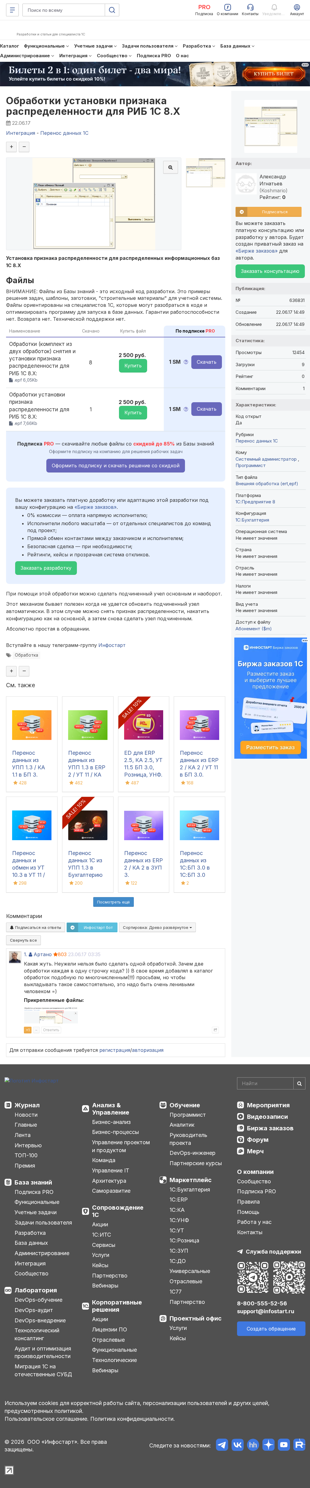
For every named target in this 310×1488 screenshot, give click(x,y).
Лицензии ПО (109, 1329)
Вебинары (105, 1285)
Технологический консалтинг (37, 1334)
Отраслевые (108, 1340)
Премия (25, 1165)
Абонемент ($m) (254, 628)
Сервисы (103, 1245)
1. (25, 954)
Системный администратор (267, 459)
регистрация (114, 1050)
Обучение (185, 1105)
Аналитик (182, 1125)
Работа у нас (254, 1222)
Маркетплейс (191, 1180)
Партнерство (109, 1275)
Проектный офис (196, 1318)
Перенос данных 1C (257, 441)
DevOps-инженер (193, 1153)
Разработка (30, 1233)
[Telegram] (222, 1446)
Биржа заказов (270, 1128)
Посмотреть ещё (113, 902)
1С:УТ (177, 1230)
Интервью (28, 1145)
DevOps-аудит (34, 1310)
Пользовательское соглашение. (47, 1419)
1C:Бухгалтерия (252, 520)
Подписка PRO (34, 1192)
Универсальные (190, 1271)
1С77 (176, 1291)
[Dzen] (268, 1446)
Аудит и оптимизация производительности (43, 1352)
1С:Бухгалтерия (190, 1189)
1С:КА (177, 1210)
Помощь (248, 1212)
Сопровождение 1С (117, 1211)
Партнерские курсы (196, 1163)
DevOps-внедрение (40, 1320)
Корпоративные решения (117, 1306)
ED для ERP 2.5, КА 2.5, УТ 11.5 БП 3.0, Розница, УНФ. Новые (143, 767)
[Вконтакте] (237, 1446)
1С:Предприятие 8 (255, 502)
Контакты (249, 1232)
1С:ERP (179, 1199)
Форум (258, 1139)
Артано (43, 954)
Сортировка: (156, 927)
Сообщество (31, 1273)
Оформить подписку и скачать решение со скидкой (116, 465)
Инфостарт (112, 645)
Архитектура (109, 1181)
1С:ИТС (101, 1234)
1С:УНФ (179, 1220)
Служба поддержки (273, 1251)
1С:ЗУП (179, 1251)
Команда (103, 1160)
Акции (100, 1224)
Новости (26, 1115)
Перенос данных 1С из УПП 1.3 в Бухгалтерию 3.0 (85, 867)
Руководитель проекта (188, 1139)
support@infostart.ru (265, 1311)
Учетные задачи (36, 1212)
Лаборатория (36, 1290)
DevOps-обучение (38, 1300)
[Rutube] (299, 1446)
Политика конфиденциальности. (132, 1419)
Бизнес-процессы (115, 1132)
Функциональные (37, 1202)
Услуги (100, 1255)
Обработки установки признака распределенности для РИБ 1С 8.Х (93, 106)
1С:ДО (178, 1261)
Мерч (255, 1151)
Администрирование (42, 1253)
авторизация (147, 1050)
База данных (31, 1243)
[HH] (253, 1446)
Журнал (27, 1105)
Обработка (26, 655)
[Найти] (299, 1083)
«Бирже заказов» (95, 507)
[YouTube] (284, 1446)
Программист (251, 465)
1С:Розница (184, 1240)
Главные (26, 1125)
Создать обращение (271, 1329)
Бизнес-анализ (111, 1122)
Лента (23, 1135)
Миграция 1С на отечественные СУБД (43, 1370)
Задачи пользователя (43, 1222)
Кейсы (100, 1265)
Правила (248, 1201)
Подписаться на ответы (37, 927)
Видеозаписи (267, 1116)
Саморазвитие (111, 1191)
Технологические (114, 1360)
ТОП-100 (26, 1155)
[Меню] (12, 10)
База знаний (33, 1182)
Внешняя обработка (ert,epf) (267, 483)
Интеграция (30, 1263)
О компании (255, 1171)
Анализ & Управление (110, 1109)
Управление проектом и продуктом (121, 1146)
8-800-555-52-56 (262, 1303)
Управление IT (110, 1170)
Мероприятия (268, 1105)
